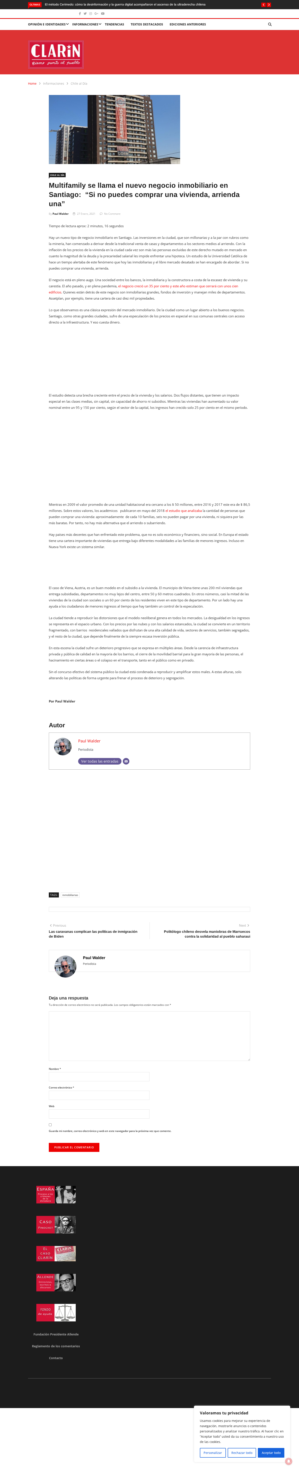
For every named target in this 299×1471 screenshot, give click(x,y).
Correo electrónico (61, 1087)
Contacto (56, 1358)
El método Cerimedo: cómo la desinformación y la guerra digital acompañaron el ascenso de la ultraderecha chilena (125, 4)
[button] (263, 5)
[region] (242, 1434)
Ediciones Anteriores (188, 24)
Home (32, 83)
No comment (112, 214)
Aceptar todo (271, 1453)
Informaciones (85, 24)
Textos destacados (147, 24)
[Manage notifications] (288, 1461)
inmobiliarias (70, 895)
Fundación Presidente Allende (56, 1334)
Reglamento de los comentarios (56, 1346)
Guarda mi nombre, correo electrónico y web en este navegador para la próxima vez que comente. (110, 1131)
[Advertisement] (149, 361)
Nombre (55, 1069)
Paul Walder (61, 214)
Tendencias (114, 24)
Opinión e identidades (47, 24)
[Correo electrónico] (126, 761)
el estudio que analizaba (183, 510)
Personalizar (213, 1453)
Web (51, 1106)
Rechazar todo (241, 1453)
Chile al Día (79, 83)
